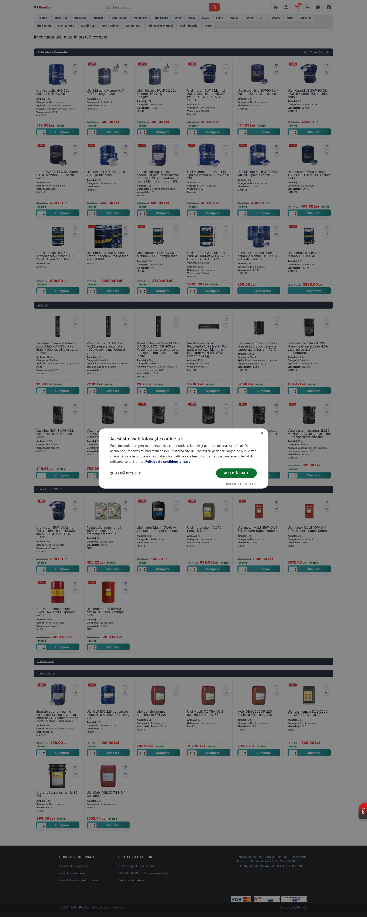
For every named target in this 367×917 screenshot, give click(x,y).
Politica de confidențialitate (168, 461)
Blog (363, 811)
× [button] (261, 433)
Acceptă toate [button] (236, 473)
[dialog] (183, 458)
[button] (125, 473)
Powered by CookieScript (240, 484)
